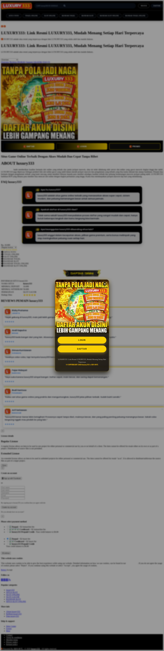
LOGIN (82, 340)
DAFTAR (82, 349)
